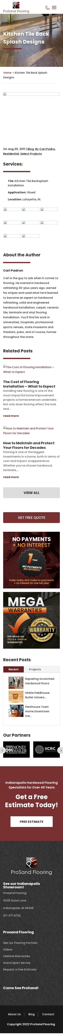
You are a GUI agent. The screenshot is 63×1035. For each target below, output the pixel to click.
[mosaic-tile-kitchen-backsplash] (12, 237)
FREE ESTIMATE (31, 821)
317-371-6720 (12, 915)
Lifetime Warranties (16, 956)
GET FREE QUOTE (31, 517)
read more (11, 416)
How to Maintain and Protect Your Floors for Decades (28, 445)
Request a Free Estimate (19, 969)
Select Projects (31, 154)
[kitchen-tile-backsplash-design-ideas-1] (49, 210)
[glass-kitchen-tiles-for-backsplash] (30, 210)
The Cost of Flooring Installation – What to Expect (29, 384)
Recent (14, 669)
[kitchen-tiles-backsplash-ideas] (49, 223)
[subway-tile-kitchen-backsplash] (30, 237)
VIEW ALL (32, 492)
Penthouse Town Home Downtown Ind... (37, 711)
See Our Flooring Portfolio (20, 943)
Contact (48, 1014)
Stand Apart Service (16, 963)
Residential (11, 154)
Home (7, 73)
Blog (30, 149)
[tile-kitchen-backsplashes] (30, 223)
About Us (14, 1014)
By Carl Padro (45, 149)
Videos (7, 949)
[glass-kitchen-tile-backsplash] (12, 210)
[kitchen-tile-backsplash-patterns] (12, 223)
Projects (35, 669)
